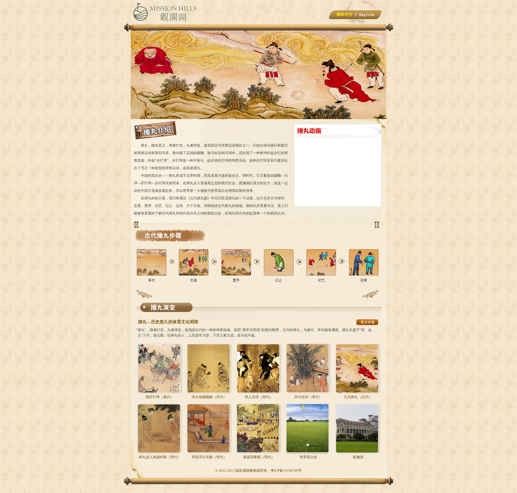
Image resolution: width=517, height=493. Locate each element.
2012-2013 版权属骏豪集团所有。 (245, 470)
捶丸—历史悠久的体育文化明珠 (168, 322)
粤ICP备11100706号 (286, 470)
